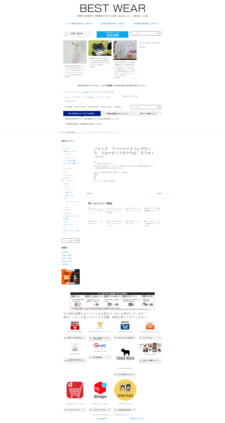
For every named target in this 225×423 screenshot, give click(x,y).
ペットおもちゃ (89, 97)
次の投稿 (159, 193)
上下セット (66, 184)
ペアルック (68, 157)
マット (65, 228)
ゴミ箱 (65, 222)
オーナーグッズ (68, 169)
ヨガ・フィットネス (103, 97)
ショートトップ (69, 190)
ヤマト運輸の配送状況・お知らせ (79, 23)
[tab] (82, 113)
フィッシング (67, 175)
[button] (67, 97)
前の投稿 (88, 193)
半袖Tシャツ (69, 193)
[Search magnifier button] (159, 33)
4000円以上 (118, 107)
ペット (67, 97)
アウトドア (76, 97)
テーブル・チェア (68, 225)
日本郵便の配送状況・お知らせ (146, 23)
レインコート (67, 148)
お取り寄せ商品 (99, 157)
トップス (66, 187)
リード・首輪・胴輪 (69, 160)
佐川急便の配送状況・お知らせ (112, 23)
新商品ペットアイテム (69, 151)
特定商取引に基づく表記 (137, 418)
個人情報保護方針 (102, 418)
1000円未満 (68, 107)
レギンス (67, 210)
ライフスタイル (69, 101)
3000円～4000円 (106, 107)
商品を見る (67, 76)
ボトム (65, 199)
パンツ (67, 207)
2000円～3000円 (93, 107)
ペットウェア (67, 154)
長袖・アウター (69, 196)
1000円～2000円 (80, 107)
